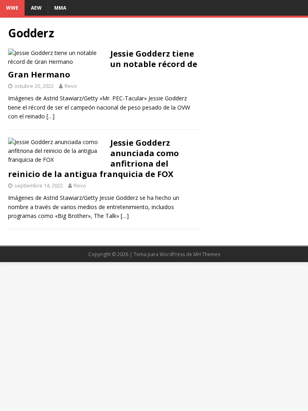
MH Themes (206, 254)
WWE (12, 7)
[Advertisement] (253, 66)
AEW (36, 7)
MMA (60, 7)
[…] (51, 116)
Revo (71, 86)
